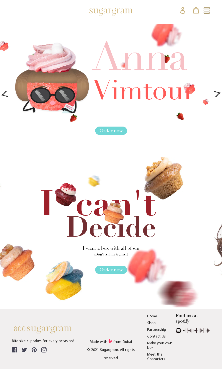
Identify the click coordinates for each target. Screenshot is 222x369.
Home (152, 316)
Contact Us (156, 336)
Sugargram (109, 350)
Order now (111, 131)
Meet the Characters (156, 357)
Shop (151, 323)
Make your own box (159, 346)
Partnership (156, 330)
